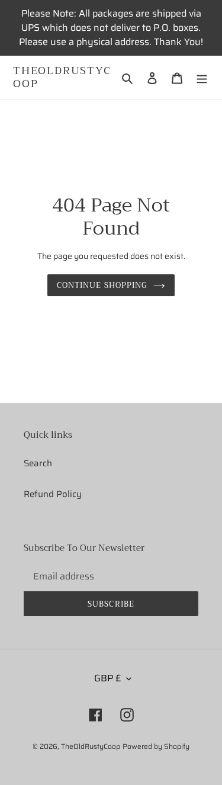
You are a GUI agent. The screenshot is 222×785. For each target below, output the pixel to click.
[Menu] (201, 77)
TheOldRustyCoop (62, 77)
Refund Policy (53, 494)
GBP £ (107, 678)
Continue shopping (102, 285)
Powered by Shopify (156, 746)
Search (38, 463)
